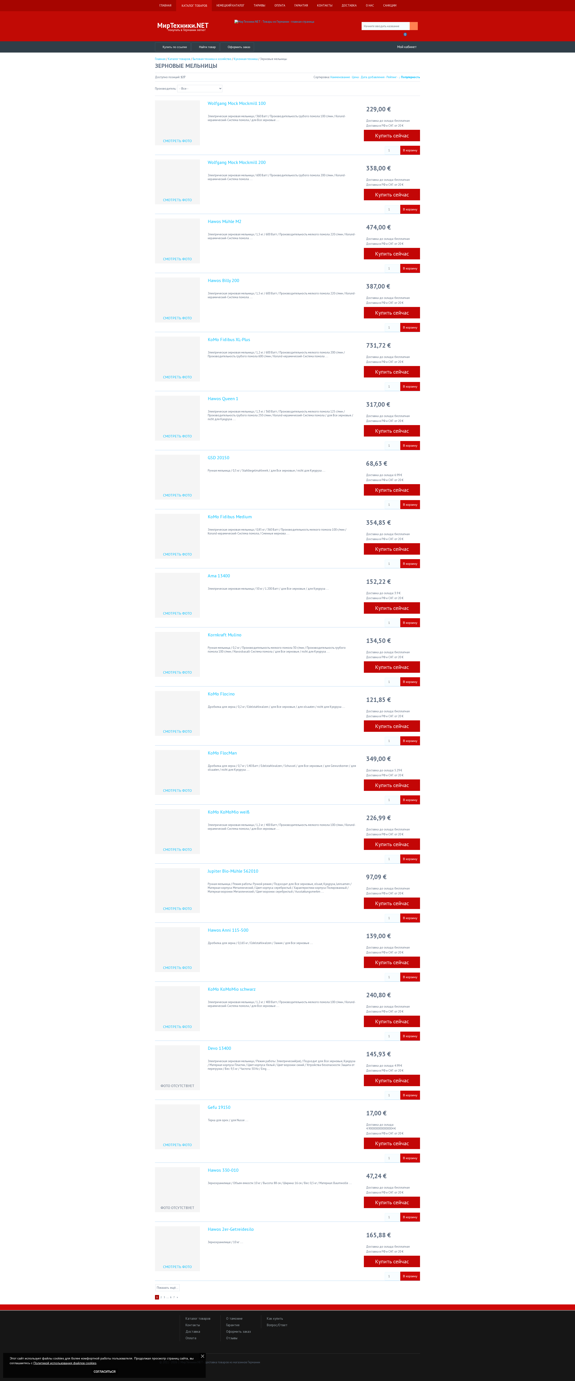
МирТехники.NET (183, 25)
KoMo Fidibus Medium (230, 517)
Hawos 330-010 (223, 1170)
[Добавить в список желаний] (370, 149)
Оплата (191, 1338)
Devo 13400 (219, 1048)
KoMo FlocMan (222, 753)
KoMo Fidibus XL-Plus (229, 339)
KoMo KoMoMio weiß (229, 812)
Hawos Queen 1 (223, 399)
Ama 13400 (219, 576)
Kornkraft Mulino (224, 635)
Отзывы (231, 1338)
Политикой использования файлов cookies (64, 1363)
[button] (166, 1327)
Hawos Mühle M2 (224, 221)
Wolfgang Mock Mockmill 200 (237, 162)
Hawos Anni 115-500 (228, 930)
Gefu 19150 (219, 1107)
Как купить (275, 1318)
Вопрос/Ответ (277, 1325)
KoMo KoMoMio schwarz (232, 989)
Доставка (193, 1331)
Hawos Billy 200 (223, 280)
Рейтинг (392, 77)
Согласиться (104, 1371)
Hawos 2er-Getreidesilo (231, 1229)
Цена (355, 77)
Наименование (340, 77)
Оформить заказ (238, 1331)
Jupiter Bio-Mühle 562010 (233, 871)
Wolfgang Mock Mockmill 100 (237, 103)
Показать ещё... (167, 1287)
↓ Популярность (409, 77)
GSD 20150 (218, 458)
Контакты (193, 1325)
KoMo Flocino (221, 694)
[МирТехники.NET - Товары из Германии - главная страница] (287, 22)
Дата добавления (373, 77)
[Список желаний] (393, 36)
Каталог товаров (198, 1318)
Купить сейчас (392, 135)
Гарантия (232, 1325)
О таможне (234, 1318)
